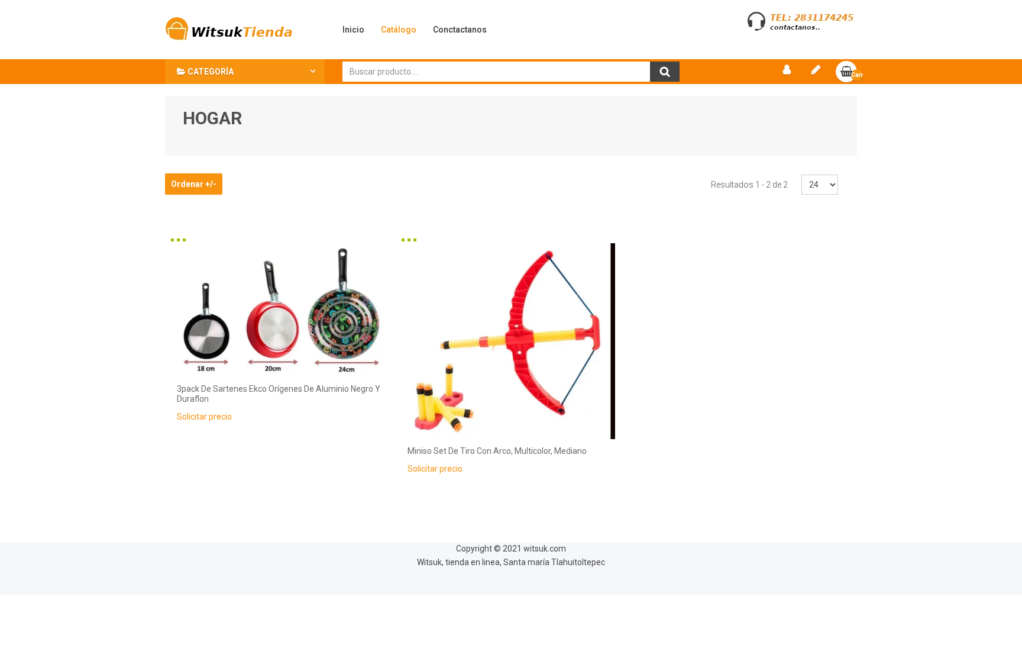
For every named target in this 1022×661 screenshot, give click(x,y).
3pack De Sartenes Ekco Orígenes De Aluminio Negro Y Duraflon (278, 394)
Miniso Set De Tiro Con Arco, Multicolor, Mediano (497, 451)
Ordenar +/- (193, 184)
